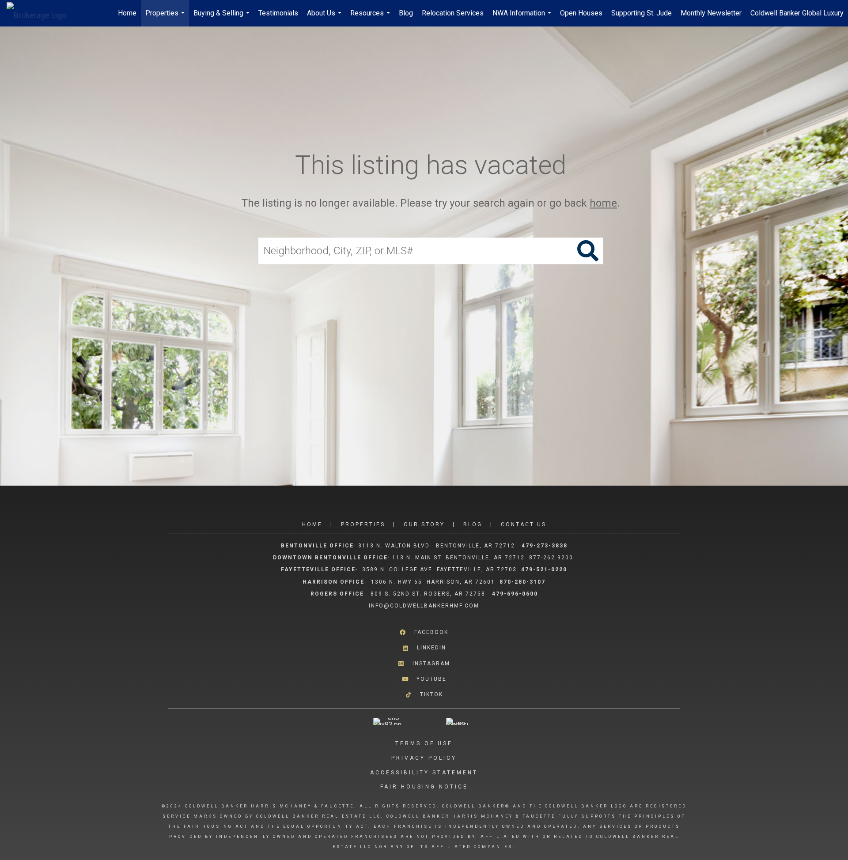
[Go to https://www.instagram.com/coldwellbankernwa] (424, 663)
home (603, 203)
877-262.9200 (552, 557)
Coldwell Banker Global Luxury (797, 13)
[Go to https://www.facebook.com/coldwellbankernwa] (424, 632)
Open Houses (581, 13)
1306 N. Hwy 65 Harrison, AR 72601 (433, 582)
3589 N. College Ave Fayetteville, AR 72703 (439, 569)
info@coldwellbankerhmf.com (424, 606)
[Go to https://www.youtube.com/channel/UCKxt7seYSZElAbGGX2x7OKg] (424, 679)
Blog (406, 13)
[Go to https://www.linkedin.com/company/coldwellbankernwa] (424, 648)
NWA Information (522, 17)
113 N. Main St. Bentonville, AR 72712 (458, 557)
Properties (166, 17)
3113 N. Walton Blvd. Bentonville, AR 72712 (436, 546)
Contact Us (523, 524)
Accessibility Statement (424, 772)
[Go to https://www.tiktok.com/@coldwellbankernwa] (424, 695)
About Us (325, 17)
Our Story (424, 524)
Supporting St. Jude (641, 13)
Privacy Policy (424, 758)
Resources (371, 17)
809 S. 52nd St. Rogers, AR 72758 (429, 594)
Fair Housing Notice (424, 787)
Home (127, 13)
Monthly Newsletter (711, 13)
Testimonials (278, 13)
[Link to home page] (41, 13)
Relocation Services (453, 13)
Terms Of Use (424, 743)
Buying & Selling (222, 17)
